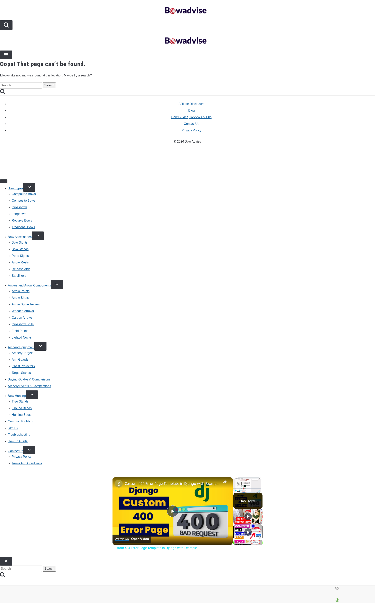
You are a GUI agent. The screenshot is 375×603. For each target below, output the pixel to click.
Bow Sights (20, 242)
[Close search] (6, 561)
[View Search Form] (6, 25)
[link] (119, 484)
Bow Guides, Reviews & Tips (191, 117)
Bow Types (15, 188)
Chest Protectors (23, 366)
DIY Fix (13, 428)
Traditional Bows (23, 227)
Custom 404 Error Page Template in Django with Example (172, 483)
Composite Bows (23, 200)
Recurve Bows (22, 220)
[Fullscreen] (258, 490)
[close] (189, 588)
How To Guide (18, 441)
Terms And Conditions (27, 463)
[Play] (235, 490)
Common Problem (20, 421)
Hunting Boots (21, 414)
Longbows (19, 213)
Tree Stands (20, 401)
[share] (224, 481)
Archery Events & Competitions (29, 386)
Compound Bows (24, 194)
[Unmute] (240, 490)
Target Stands (21, 372)
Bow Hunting (17, 395)
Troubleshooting (19, 434)
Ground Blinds (22, 408)
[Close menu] (3, 181)
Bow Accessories (20, 237)
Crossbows (19, 207)
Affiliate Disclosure (191, 104)
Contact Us (191, 123)
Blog (191, 110)
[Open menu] (6, 55)
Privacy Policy (191, 130)
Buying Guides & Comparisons (29, 379)
